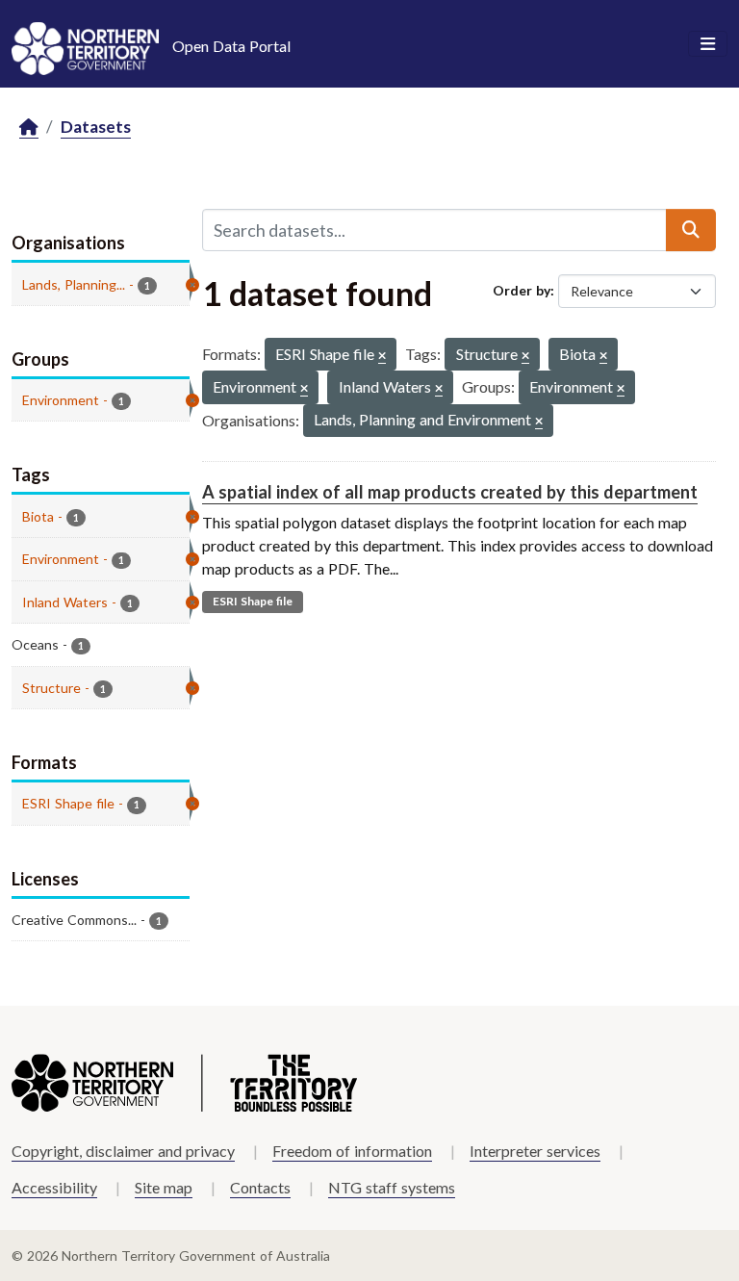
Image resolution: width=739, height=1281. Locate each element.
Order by (521, 290)
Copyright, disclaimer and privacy (123, 1150)
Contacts (260, 1187)
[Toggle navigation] (707, 44)
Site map (163, 1187)
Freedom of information (352, 1150)
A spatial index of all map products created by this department (450, 491)
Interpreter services (535, 1150)
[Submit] (691, 230)
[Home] (28, 127)
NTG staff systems (391, 1187)
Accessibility (54, 1187)
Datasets (96, 126)
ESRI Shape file (253, 601)
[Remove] (382, 356)
